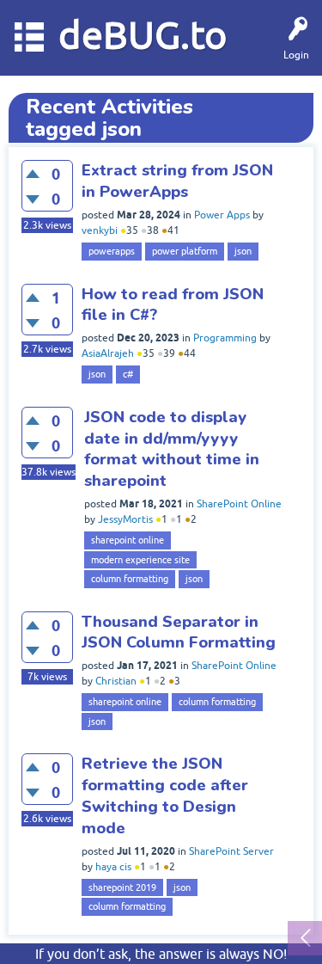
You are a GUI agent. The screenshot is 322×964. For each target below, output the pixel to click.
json (243, 251)
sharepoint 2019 (122, 887)
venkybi (100, 230)
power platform (184, 251)
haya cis (113, 867)
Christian (116, 681)
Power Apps (222, 215)
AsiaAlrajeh (108, 353)
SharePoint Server (231, 851)
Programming (225, 338)
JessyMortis (125, 519)
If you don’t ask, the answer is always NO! (161, 953)
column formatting (129, 579)
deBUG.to (143, 35)
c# (128, 374)
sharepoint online (127, 540)
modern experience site (140, 560)
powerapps (111, 251)
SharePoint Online (239, 504)
